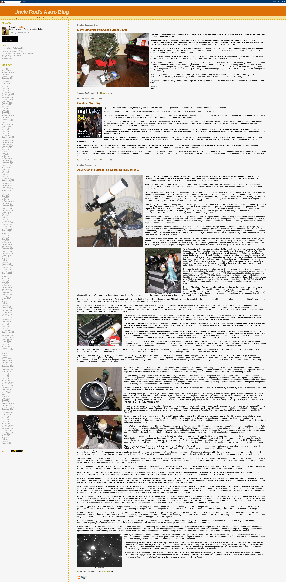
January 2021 (7, 339)
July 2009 (5, 133)
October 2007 (7, 96)
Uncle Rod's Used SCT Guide (12, 51)
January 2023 (7, 368)
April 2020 (5, 323)
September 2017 (8, 309)
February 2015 (7, 253)
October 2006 (7, 74)
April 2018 (5, 316)
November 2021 (8, 348)
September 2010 (8, 158)
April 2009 (5, 128)
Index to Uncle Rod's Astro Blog (13, 48)
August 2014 (6, 242)
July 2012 (5, 198)
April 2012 (5, 192)
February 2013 (7, 210)
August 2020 (6, 330)
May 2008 (5, 108)
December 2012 (8, 207)
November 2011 (7, 183)
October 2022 (7, 362)
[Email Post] (111, 93)
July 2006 (6, 69)
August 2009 (6, 135)
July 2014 (5, 241)
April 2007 (5, 85)
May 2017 (5, 302)
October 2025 (7, 427)
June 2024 (6, 398)
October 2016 (7, 289)
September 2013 (8, 223)
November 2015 (8, 269)
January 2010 (7, 144)
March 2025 (6, 414)
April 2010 (5, 149)
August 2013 (6, 221)
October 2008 (7, 117)
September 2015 (8, 266)
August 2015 (6, 264)
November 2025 (8, 429)
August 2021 (6, 346)
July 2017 (5, 305)
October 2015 (7, 268)
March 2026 (6, 434)
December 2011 (7, 185)
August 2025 (6, 423)
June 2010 (6, 153)
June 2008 (6, 110)
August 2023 (6, 380)
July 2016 (5, 284)
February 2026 (7, 432)
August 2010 (6, 157)
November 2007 (8, 98)
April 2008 (5, 106)
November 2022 (8, 364)
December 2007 (8, 99)
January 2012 (7, 187)
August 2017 (6, 307)
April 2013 (5, 214)
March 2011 (6, 169)
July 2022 (5, 357)
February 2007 (7, 81)
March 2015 (6, 255)
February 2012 (7, 189)
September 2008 (8, 115)
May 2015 (5, 259)
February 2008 (7, 103)
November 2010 (8, 162)
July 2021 (5, 344)
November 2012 (8, 205)
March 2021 (6, 341)
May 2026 (5, 438)
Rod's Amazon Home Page (11, 50)
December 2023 (8, 387)
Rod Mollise (20, 27)
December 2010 (8, 164)
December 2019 (8, 319)
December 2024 (8, 409)
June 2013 (6, 217)
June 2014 (6, 239)
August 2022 (6, 359)
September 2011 (8, 180)
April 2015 (5, 257)
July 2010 (5, 155)
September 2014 (8, 244)
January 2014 (7, 230)
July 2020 (5, 328)
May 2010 (5, 151)
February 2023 (7, 370)
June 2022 (6, 355)
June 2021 (6, 343)
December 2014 (8, 250)
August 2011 (6, 178)
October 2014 (7, 246)
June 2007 (6, 89)
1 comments (105, 160)
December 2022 (8, 366)
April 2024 (5, 395)
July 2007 (5, 90)
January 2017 (7, 294)
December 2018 (8, 318)
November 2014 (8, 248)
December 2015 (8, 271)
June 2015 (6, 260)
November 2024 (8, 407)
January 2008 (7, 101)
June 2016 (6, 282)
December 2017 (8, 314)
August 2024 (6, 402)
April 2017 (5, 300)
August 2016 (6, 285)
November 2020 (8, 336)
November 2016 (8, 291)
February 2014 (7, 232)
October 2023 (7, 384)
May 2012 (5, 194)
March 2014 (6, 234)
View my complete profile (19, 33)
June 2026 (6, 439)
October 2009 (7, 139)
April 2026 (5, 436)
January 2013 (7, 208)
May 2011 (5, 173)
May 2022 (5, 353)
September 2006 (8, 72)
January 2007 (7, 80)
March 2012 (6, 191)
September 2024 (8, 404)
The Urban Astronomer (10, 57)
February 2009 (7, 124)
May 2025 (5, 418)
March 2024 (6, 393)
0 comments (105, 93)
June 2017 (6, 303)
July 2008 (5, 112)
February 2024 (7, 391)
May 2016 (5, 280)
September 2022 (8, 361)
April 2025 (5, 416)
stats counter (5, 452)
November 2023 (8, 386)
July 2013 (5, 219)
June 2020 (6, 327)
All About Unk (7, 59)
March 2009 (6, 126)
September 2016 (8, 287)
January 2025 (7, 411)
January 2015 (7, 251)
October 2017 (7, 310)
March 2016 (6, 276)
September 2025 (8, 425)
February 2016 (7, 275)
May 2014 (5, 237)
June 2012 (6, 196)
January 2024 (7, 389)
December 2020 (8, 337)
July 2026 (5, 441)
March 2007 (6, 83)
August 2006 (6, 71)
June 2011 (5, 174)
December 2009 (8, 142)
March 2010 (6, 148)
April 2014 (5, 235)
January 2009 (7, 123)
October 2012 (7, 203)
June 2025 (6, 420)
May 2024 (5, 396)
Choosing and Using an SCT (12, 55)
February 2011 (7, 167)
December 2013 (8, 228)
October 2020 (7, 334)
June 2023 (6, 377)
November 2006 (8, 76)
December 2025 (8, 430)
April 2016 (5, 278)
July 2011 (5, 176)
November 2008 (8, 119)
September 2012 (8, 201)
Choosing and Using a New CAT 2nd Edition (17, 53)
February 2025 (7, 412)
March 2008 (6, 105)
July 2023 (5, 378)
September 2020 (8, 332)
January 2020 (7, 321)
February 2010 (7, 146)
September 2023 (8, 382)
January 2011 (7, 166)
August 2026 (6, 443)
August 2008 (6, 114)
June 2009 (6, 132)
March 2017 (6, 298)
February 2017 (7, 296)
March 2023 (6, 371)
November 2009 (8, 140)
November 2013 (8, 226)
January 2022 (7, 352)
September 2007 (8, 94)
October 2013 (7, 225)
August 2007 (6, 92)
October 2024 (7, 405)
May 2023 (5, 375)
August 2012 (6, 200)
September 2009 (8, 137)
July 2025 (5, 421)
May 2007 (5, 87)
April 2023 (5, 373)
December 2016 (8, 293)
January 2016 (7, 273)
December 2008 (8, 121)
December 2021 (8, 350)
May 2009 (5, 130)
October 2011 (7, 182)
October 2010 (7, 160)
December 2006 (8, 78)
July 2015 (5, 262)
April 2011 (5, 171)
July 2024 (5, 400)
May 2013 (5, 216)
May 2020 (5, 325)
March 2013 (6, 212)
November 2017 (8, 312)
